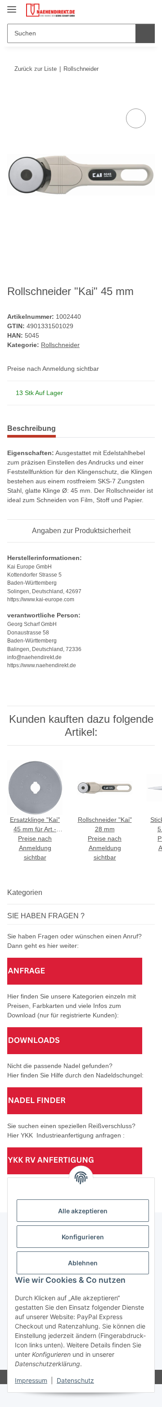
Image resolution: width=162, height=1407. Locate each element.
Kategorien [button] (24, 892)
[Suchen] (145, 33)
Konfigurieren (83, 1237)
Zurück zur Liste (35, 68)
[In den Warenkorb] (14, 96)
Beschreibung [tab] (31, 428)
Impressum (31, 1380)
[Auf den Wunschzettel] (136, 118)
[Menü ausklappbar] (11, 5)
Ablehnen (83, 1263)
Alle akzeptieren (83, 1211)
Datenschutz (75, 1380)
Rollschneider (60, 344)
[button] (119, 10)
